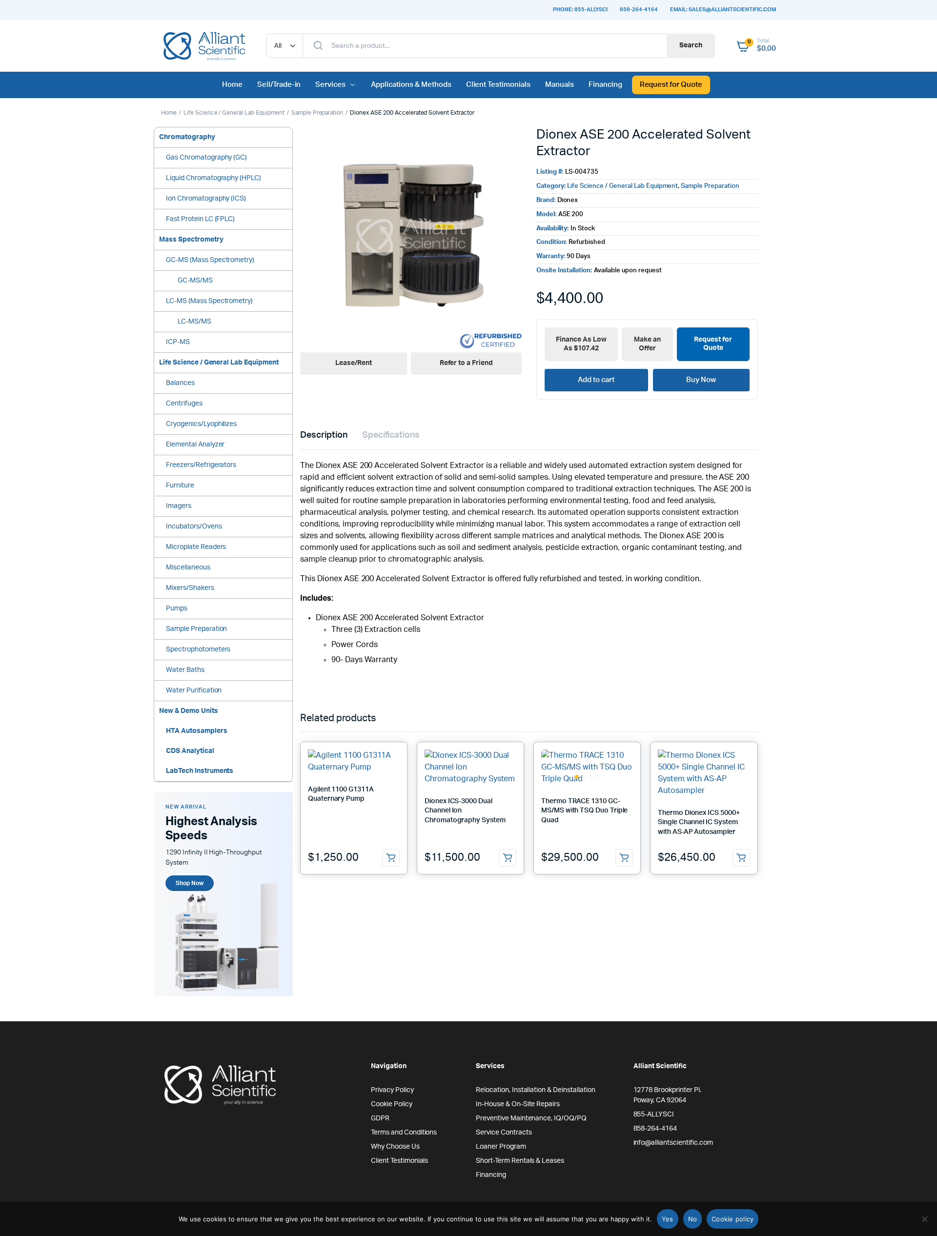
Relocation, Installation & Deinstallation (535, 1090)
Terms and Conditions (404, 1132)
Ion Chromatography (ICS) (206, 198)
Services (330, 84)
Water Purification (194, 690)
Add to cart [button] (391, 858)
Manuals (559, 84)
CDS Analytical (190, 751)
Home (232, 84)
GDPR (380, 1118)
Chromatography (187, 137)
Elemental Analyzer (195, 444)
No (692, 1219)
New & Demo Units (188, 711)
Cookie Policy (391, 1104)
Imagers (178, 506)
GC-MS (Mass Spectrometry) (210, 260)
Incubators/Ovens (194, 526)
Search (690, 45)
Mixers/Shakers (190, 588)
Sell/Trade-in (279, 84)
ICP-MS (178, 342)
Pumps (176, 608)
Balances (180, 383)
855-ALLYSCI (653, 1114)
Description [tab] (323, 435)
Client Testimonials (498, 84)
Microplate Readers (196, 547)
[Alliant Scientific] (204, 46)
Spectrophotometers (198, 649)
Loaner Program (501, 1146)
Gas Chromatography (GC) (206, 157)
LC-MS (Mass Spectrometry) (209, 301)
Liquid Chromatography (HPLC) (213, 178)
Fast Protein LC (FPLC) (200, 219)
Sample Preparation (317, 113)
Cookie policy (733, 1219)
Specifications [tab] (391, 435)
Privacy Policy (392, 1090)
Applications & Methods (411, 84)
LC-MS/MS (194, 321)
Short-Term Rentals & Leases (520, 1160)
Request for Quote (671, 84)
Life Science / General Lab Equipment (234, 113)
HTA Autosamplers (196, 731)
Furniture (180, 485)
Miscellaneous (188, 567)
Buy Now (701, 380)
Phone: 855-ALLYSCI (580, 9)
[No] (925, 1219)
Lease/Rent (353, 363)
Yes (667, 1219)
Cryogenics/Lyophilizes (201, 424)
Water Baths (185, 670)
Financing (605, 84)
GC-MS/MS (195, 280)
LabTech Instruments (199, 771)
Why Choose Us (395, 1146)
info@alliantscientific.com (673, 1142)
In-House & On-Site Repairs (518, 1104)
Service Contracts (504, 1132)
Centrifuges (184, 403)
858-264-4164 (639, 9)
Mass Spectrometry (191, 239)
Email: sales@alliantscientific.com (723, 9)
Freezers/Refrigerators (201, 465)
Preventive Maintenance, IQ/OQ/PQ (531, 1118)
